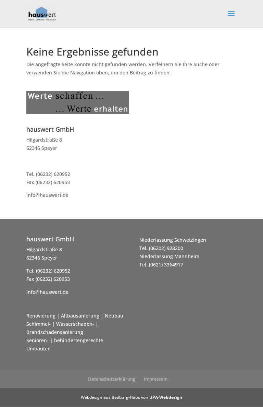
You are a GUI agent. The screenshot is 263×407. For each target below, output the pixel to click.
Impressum (155, 379)
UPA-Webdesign (165, 397)
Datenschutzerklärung (111, 379)
